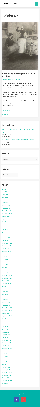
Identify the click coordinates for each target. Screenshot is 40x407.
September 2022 (7, 316)
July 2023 (4, 289)
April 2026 (5, 200)
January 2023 (6, 305)
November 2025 (7, 213)
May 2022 (5, 326)
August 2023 (5, 286)
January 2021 (6, 370)
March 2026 (5, 203)
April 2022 (5, 329)
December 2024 (7, 243)
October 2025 (6, 216)
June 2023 (5, 291)
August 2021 (5, 351)
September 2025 (7, 219)
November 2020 (7, 375)
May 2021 (4, 359)
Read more (6, 110)
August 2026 (5, 189)
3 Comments (16, 79)
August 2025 (5, 221)
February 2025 (6, 238)
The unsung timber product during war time (19, 74)
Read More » (5, 114)
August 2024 (5, 254)
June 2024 (5, 259)
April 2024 (5, 265)
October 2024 (6, 248)
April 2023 (5, 297)
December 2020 (7, 372)
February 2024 (6, 270)
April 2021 (4, 362)
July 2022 (4, 321)
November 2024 (7, 246)
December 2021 (6, 340)
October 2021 (6, 345)
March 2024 (5, 267)
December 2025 (7, 211)
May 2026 (5, 197)
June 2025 (5, 227)
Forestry (5, 141)
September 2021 (7, 348)
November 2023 (7, 278)
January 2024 (6, 273)
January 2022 (6, 337)
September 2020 (7, 380)
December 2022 (7, 308)
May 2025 (5, 229)
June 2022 (5, 324)
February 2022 (6, 335)
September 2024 (7, 251)
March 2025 (5, 235)
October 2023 (6, 281)
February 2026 (6, 205)
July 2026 (4, 192)
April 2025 (5, 232)
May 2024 (5, 262)
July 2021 (4, 353)
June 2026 (5, 194)
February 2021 (6, 367)
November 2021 (6, 343)
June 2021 (5, 356)
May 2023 (5, 294)
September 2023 (7, 283)
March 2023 (5, 300)
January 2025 (6, 240)
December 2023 (7, 275)
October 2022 (6, 313)
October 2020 (6, 378)
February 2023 (6, 302)
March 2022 (5, 332)
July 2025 (4, 224)
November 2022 (7, 310)
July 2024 (4, 256)
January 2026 (6, 208)
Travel (5, 133)
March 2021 (5, 364)
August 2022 (5, 318)
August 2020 (5, 383)
